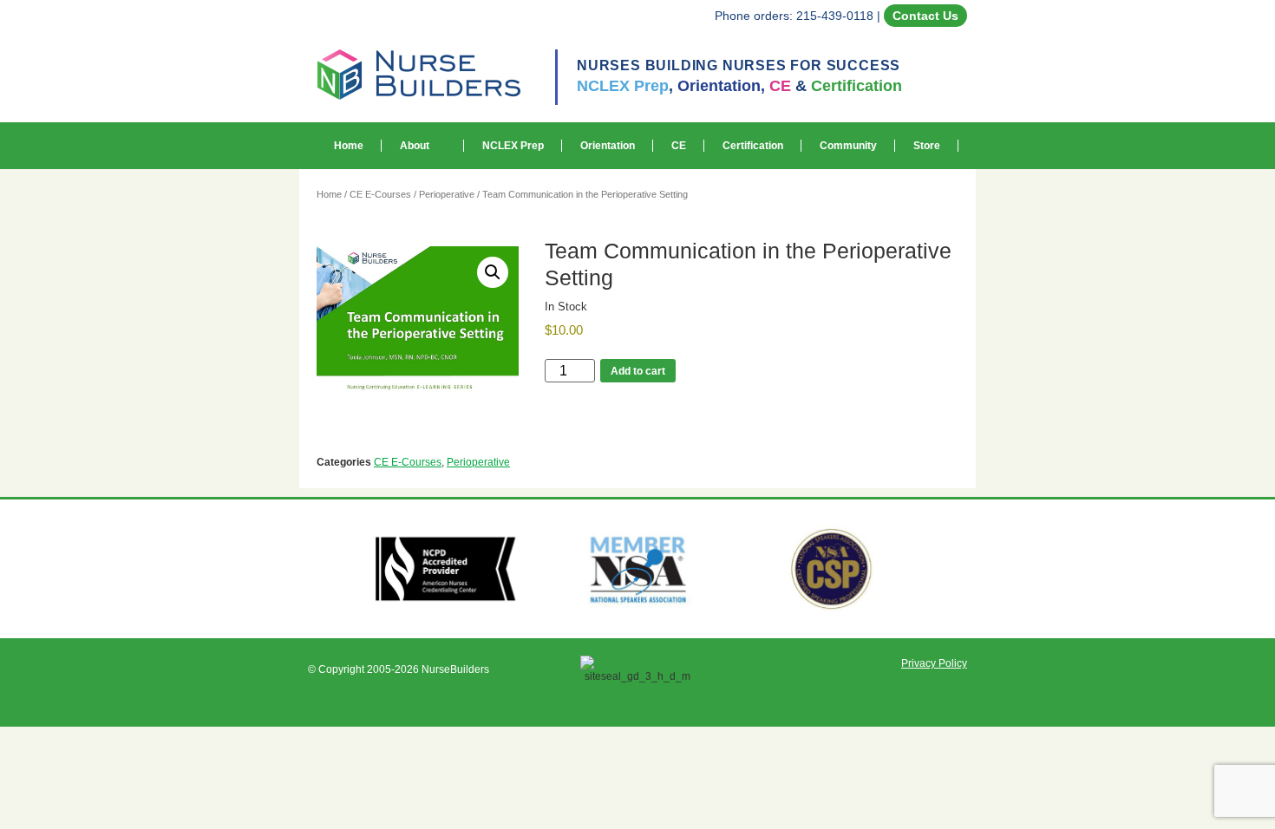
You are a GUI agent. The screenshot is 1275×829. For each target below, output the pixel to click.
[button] (492, 272)
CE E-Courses (380, 194)
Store (926, 146)
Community (848, 146)
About (414, 146)
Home (348, 146)
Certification (752, 146)
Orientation (607, 146)
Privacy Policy (934, 663)
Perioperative (446, 194)
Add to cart (638, 371)
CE (678, 146)
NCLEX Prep (513, 146)
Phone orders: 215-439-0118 (794, 16)
